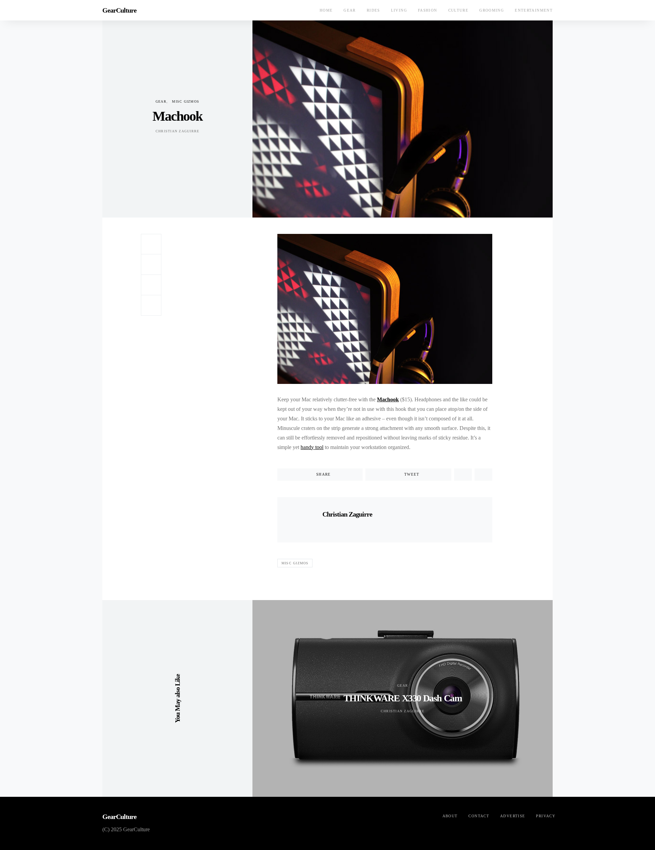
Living (399, 10)
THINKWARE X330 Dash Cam (403, 698)
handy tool (312, 447)
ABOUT (450, 816)
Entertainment (534, 10)
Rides (373, 10)
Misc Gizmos (185, 101)
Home (326, 10)
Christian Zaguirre (178, 131)
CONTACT (478, 816)
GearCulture (119, 10)
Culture (458, 10)
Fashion (427, 10)
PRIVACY (545, 816)
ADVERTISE (512, 816)
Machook (388, 399)
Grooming (491, 10)
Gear (350, 10)
